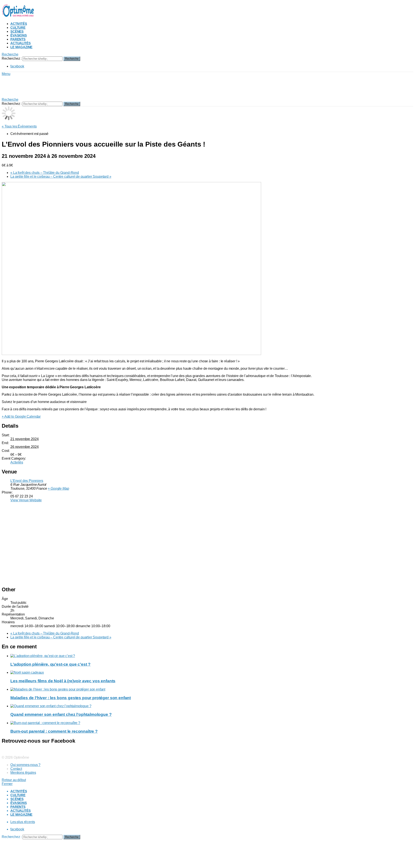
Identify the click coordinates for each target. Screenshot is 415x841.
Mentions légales (23, 772)
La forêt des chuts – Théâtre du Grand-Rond (44, 172)
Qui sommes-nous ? (25, 765)
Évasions (18, 35)
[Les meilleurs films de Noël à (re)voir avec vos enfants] (211, 673)
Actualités (20, 43)
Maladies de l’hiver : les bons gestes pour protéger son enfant (70, 698)
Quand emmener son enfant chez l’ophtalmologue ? (61, 714)
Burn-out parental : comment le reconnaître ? (54, 731)
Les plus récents (22, 822)
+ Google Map (58, 488)
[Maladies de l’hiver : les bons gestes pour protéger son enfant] (211, 689)
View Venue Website (26, 500)
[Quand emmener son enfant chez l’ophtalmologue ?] (211, 706)
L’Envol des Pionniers (26, 481)
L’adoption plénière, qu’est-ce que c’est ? (50, 664)
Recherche (71, 58)
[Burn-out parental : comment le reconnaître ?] (211, 723)
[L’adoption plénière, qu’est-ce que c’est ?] (211, 656)
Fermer (7, 784)
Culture (18, 27)
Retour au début (14, 780)
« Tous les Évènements (19, 126)
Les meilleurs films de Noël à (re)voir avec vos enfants (62, 681)
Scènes (17, 31)
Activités (18, 24)
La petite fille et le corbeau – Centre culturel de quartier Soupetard (60, 176)
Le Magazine (21, 47)
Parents (18, 39)
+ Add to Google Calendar (21, 416)
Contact (16, 769)
